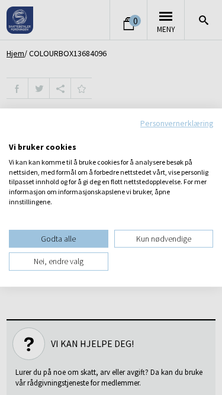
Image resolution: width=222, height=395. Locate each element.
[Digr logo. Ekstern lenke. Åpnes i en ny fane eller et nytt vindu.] (17, 134)
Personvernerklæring (176, 123)
